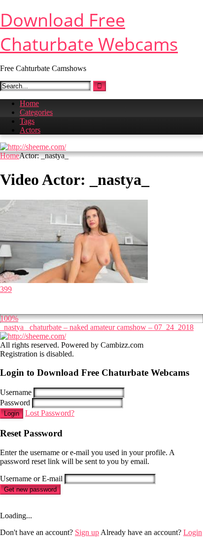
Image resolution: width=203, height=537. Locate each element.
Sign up (87, 532)
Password (15, 402)
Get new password (30, 489)
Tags (27, 121)
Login (11, 413)
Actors (30, 130)
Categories (36, 112)
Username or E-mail (31, 478)
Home (29, 103)
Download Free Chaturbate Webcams (89, 32)
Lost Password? (49, 413)
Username (16, 392)
